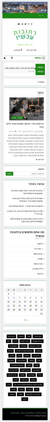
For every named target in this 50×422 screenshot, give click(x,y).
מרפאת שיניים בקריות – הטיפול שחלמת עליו (26, 206)
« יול (26, 320)
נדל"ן (39, 375)
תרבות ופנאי (38, 254)
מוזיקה (12, 356)
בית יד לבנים (25, 341)
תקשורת (11, 394)
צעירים (29, 389)
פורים (15, 380)
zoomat (37, 131)
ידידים (10, 351)
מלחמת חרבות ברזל (17, 365)
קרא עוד (41, 159)
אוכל (28, 336)
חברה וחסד (38, 264)
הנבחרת (23, 346)
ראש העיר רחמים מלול (33, 394)
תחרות (20, 394)
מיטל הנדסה (21, 360)
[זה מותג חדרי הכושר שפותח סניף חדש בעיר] (26, 108)
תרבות (25, 399)
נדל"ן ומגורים (38, 269)
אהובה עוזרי (37, 336)
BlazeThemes (41, 416)
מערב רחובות (25, 370)
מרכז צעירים (13, 370)
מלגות (29, 365)
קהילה (21, 389)
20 (25, 306)
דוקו (8, 341)
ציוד (36, 389)
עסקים (33, 380)
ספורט (14, 118)
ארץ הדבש (11, 336)
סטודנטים (31, 375)
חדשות (20, 118)
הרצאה (38, 351)
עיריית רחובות (12, 375)
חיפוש (41, 169)
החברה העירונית (35, 346)
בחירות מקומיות (37, 341)
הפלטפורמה (13, 346)
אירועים (21, 336)
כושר (19, 356)
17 (41, 306)
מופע (39, 360)
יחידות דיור (36, 356)
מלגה (36, 365)
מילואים (11, 360)
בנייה (15, 341)
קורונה (13, 389)
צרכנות (40, 274)
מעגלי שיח (36, 370)
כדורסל (27, 356)
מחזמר (31, 360)
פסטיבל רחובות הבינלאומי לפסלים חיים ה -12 (28, 385)
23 (8, 306)
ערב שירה (24, 380)
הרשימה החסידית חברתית (24, 351)
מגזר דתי (37, 249)
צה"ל (8, 385)
